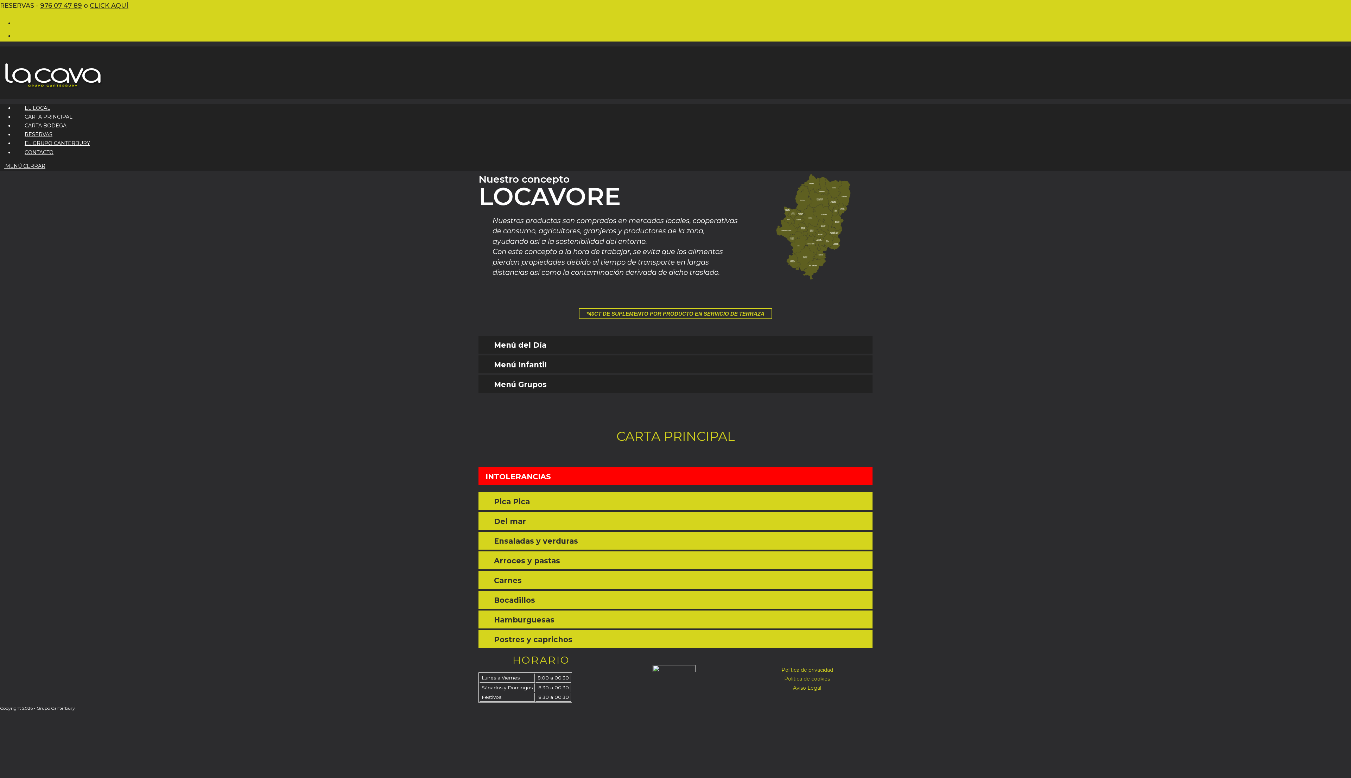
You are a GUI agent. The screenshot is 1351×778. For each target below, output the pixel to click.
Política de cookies (807, 679)
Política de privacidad (807, 670)
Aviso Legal (807, 688)
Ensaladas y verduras (536, 541)
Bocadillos (514, 600)
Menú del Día (520, 345)
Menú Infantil (520, 364)
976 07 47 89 (61, 6)
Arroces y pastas (527, 560)
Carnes (508, 580)
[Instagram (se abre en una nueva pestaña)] (18, 35)
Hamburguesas (524, 619)
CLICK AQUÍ (109, 6)
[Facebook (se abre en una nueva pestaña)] (18, 22)
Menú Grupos (520, 384)
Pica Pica (512, 501)
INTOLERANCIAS (518, 476)
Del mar (510, 521)
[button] (675, 345)
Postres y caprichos (533, 639)
